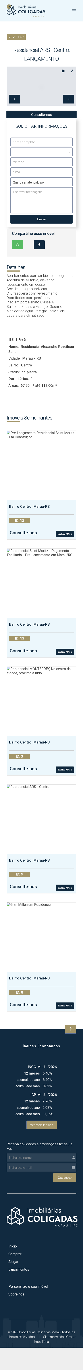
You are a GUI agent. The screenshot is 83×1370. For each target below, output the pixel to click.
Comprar (14, 1254)
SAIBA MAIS (65, 534)
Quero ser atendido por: (29, 182)
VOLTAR (18, 37)
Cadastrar (65, 1177)
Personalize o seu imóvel (28, 1286)
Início (12, 1246)
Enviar (41, 219)
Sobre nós (16, 1294)
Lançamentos (18, 1269)
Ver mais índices (41, 1125)
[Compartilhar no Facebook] (39, 244)
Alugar (13, 1262)
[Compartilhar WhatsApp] (17, 244)
